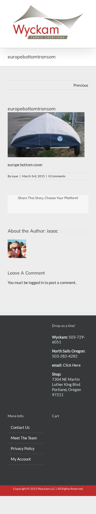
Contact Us (20, 427)
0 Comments (56, 176)
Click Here (72, 365)
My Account (21, 459)
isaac (15, 176)
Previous (80, 85)
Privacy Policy (23, 448)
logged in (36, 282)
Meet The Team (24, 438)
